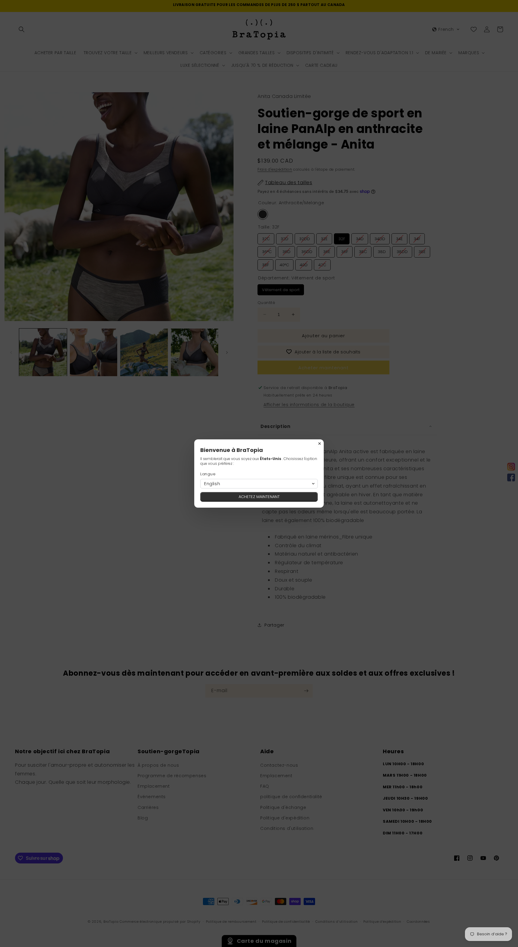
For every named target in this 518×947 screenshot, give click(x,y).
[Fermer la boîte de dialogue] (320, 444)
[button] (259, 483)
